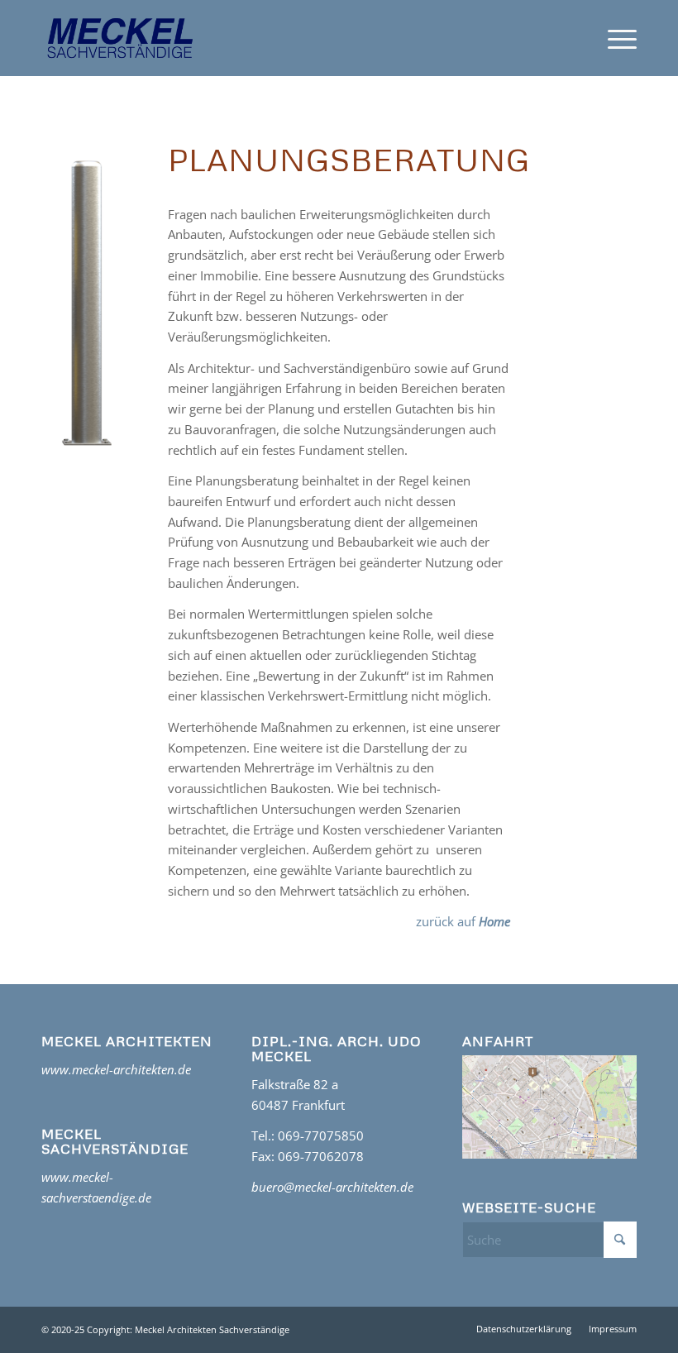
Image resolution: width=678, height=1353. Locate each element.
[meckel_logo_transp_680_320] (120, 38)
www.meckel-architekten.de (116, 1069)
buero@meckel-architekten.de (332, 1186)
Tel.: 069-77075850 (307, 1135)
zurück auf (463, 921)
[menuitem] (614, 38)
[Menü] (614, 38)
